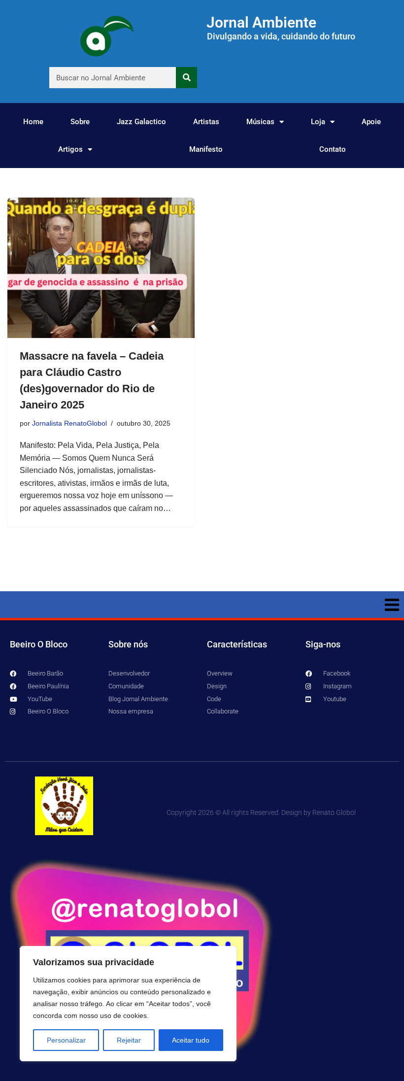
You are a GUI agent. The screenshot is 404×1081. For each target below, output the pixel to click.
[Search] (186, 77)
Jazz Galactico (141, 121)
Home (33, 121)
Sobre (80, 121)
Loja (318, 121)
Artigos (70, 149)
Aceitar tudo (190, 1040)
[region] (128, 1003)
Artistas (206, 121)
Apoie (371, 121)
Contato (332, 149)
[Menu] (202, 604)
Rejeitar (129, 1040)
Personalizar (66, 1040)
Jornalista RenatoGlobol (69, 423)
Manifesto (206, 149)
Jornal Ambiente (261, 22)
